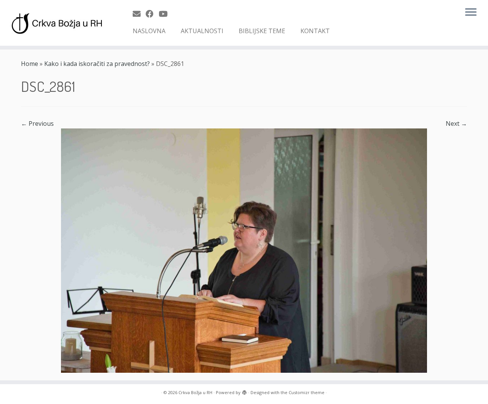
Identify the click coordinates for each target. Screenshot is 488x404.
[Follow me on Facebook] (152, 13)
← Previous (37, 123)
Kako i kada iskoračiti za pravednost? (97, 63)
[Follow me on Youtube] (165, 13)
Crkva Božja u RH (195, 392)
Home (29, 63)
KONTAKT (315, 31)
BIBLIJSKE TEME (262, 31)
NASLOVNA (149, 31)
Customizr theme (306, 392)
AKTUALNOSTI (202, 31)
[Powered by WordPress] (244, 391)
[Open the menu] (471, 12)
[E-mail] (139, 13)
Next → (456, 123)
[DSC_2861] (244, 250)
